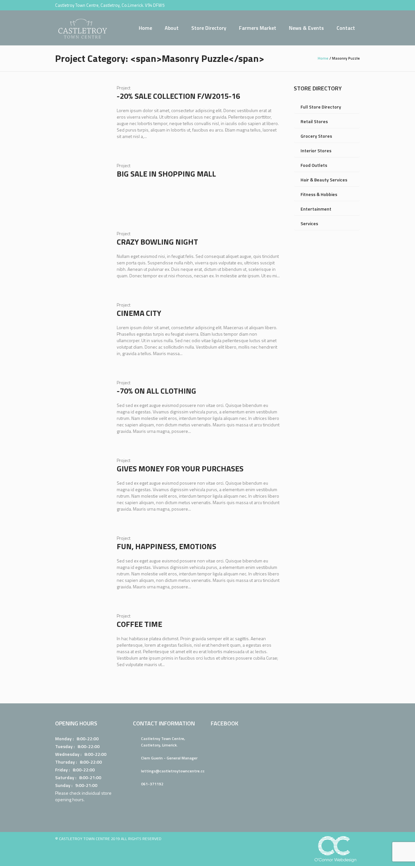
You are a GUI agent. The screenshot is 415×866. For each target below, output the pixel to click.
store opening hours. (83, 796)
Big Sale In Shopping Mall (166, 173)
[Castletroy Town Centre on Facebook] (346, 5)
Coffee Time (139, 624)
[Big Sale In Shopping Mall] (81, 188)
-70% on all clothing (156, 391)
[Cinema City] (81, 327)
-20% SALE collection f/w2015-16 (178, 96)
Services (309, 223)
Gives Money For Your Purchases (180, 468)
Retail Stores (314, 121)
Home (323, 58)
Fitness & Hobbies (319, 194)
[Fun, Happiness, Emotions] (81, 561)
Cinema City (139, 313)
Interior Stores (316, 150)
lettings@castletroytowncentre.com (174, 771)
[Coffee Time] (81, 638)
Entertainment (316, 208)
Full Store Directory (321, 106)
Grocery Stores (316, 136)
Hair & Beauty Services (324, 179)
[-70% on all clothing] (81, 405)
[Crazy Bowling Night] (81, 256)
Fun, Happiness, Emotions (166, 546)
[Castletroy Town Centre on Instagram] (355, 5)
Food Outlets (314, 165)
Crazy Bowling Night (157, 242)
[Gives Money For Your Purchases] (81, 483)
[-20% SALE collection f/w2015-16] (81, 110)
